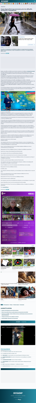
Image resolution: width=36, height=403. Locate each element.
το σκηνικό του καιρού (31, 71)
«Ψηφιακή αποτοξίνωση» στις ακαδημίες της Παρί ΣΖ (10, 316)
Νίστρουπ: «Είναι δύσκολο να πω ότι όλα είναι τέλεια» (10, 310)
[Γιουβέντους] (30, 3)
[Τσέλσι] (17, 3)
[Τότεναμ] (21, 3)
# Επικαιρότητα (6, 304)
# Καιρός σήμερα (16, 304)
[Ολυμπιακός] (1, 3)
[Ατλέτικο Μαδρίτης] (28, 3)
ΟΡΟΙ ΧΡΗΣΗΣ (23, 395)
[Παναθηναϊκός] (3, 3)
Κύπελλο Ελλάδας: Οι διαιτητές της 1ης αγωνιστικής (10, 318)
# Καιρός (11, 304)
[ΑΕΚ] (5, 3)
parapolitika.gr (5, 187)
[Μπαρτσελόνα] (25, 3)
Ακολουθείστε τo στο (18, 321)
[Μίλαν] (32, 3)
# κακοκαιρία (22, 304)
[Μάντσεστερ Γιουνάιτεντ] (13, 3)
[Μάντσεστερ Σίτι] (15, 3)
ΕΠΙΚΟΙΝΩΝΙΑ (12, 395)
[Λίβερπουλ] (11, 3)
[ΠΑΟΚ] (7, 3)
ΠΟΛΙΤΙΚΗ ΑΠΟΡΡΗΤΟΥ (18, 395)
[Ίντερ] (34, 3)
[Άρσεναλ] (19, 3)
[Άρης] (9, 3)
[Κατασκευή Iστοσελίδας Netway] (19, 399)
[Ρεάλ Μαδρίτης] (23, 3)
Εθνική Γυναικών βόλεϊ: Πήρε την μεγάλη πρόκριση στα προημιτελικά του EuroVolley (15, 312)
